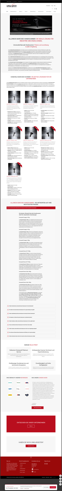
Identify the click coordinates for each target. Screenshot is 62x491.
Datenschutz (47, 477)
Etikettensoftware (22, 468)
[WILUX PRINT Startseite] (12, 5)
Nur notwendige (46, 487)
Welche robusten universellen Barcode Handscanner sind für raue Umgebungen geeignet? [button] (23, 328)
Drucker (21, 466)
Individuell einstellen (26, 488)
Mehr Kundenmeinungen (37, 407)
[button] (52, 8)
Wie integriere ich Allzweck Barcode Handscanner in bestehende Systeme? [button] (20, 317)
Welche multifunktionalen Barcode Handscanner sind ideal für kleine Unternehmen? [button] (22, 313)
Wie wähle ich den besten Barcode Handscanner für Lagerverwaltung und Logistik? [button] (22, 309)
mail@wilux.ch (20, 1)
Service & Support (48, 11)
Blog (52, 5)
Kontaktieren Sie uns (31, 445)
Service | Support (22, 472)
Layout (54, 477)
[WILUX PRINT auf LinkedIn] (55, 8)
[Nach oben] (31, 457)
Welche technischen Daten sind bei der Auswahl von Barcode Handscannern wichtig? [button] (22, 336)
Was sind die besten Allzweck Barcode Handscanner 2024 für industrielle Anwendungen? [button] (22, 207)
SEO (53, 477)
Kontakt (55, 11)
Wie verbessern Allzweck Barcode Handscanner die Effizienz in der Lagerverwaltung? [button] (22, 332)
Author (51, 477)
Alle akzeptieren (53, 487)
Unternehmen (48, 5)
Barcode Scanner (22, 470)
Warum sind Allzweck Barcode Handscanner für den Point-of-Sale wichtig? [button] (20, 324)
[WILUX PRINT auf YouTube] (56, 8)
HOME (7, 11)
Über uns (31, 426)
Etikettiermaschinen (23, 463)
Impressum (43, 477)
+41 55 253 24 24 (15, 1)
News (54, 5)
